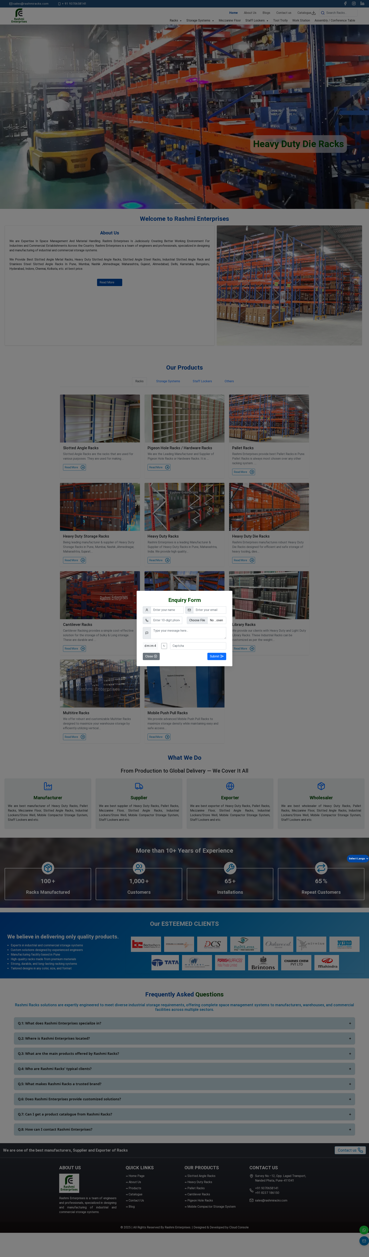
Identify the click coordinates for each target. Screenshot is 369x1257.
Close (149, 656)
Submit (215, 656)
